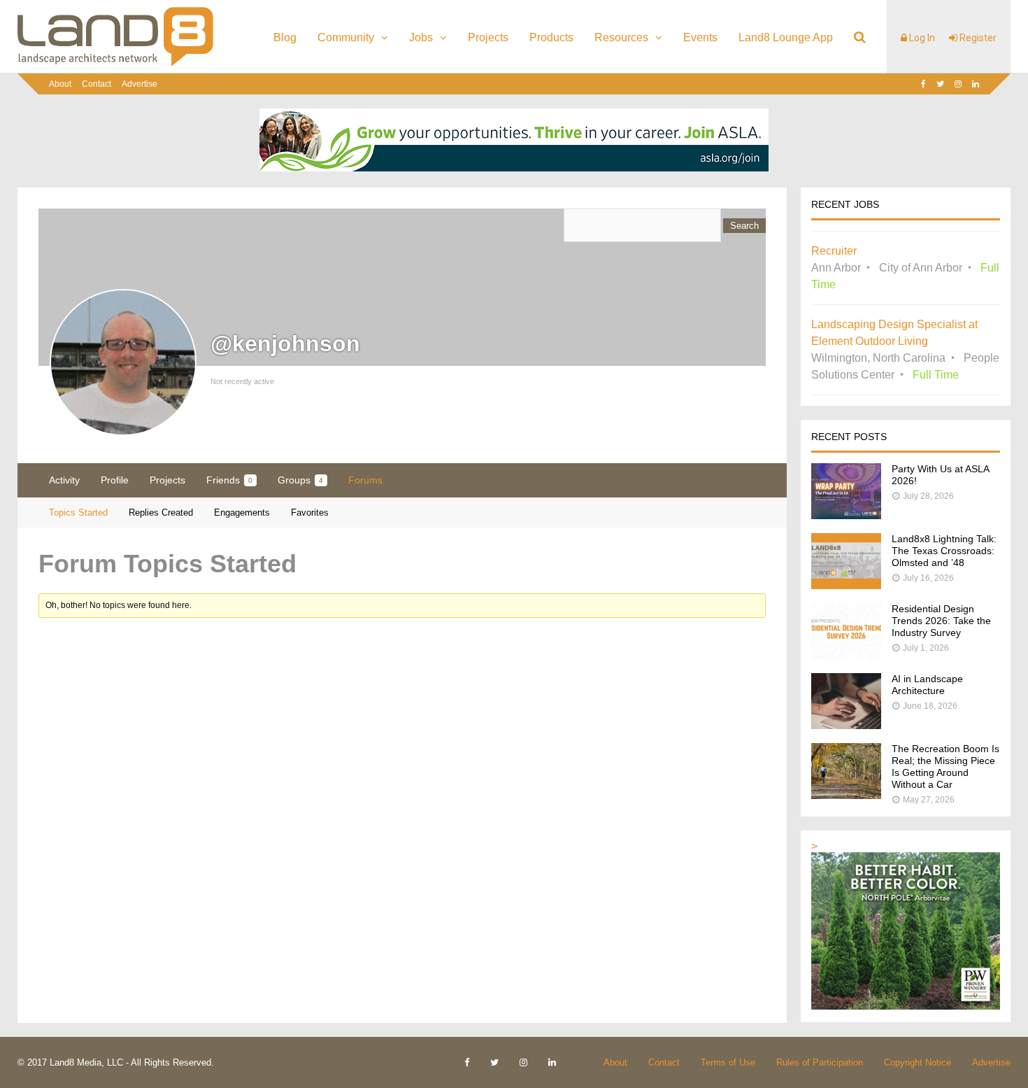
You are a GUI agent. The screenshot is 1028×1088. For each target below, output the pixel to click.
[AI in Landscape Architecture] (846, 725)
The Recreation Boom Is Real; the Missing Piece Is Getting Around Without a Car (945, 766)
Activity (64, 480)
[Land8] (115, 64)
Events (700, 37)
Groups (300, 480)
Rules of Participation (819, 1062)
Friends (229, 480)
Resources (621, 37)
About (60, 84)
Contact (96, 84)
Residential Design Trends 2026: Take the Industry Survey (941, 620)
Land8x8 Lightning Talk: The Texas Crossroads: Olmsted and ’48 (944, 550)
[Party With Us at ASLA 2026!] (846, 515)
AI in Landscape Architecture (927, 684)
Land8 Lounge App (785, 37)
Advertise (139, 84)
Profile (115, 480)
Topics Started (78, 512)
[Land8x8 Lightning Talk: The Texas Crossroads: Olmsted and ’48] (846, 585)
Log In (921, 37)
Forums (365, 480)
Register (977, 37)
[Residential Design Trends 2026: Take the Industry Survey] (846, 655)
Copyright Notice (917, 1062)
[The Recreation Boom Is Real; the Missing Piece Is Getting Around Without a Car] (846, 795)
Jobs (421, 37)
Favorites (310, 512)
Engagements (242, 512)
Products (551, 37)
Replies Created (161, 512)
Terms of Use (728, 1062)
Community (345, 37)
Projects (488, 37)
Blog (285, 37)
